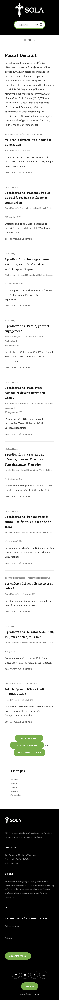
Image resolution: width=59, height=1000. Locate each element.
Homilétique (11, 187)
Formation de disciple (39, 578)
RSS (7, 907)
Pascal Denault (12, 150)
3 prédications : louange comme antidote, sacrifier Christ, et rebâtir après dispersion (27, 264)
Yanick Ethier (46, 208)
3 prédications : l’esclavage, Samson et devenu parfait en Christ (25, 392)
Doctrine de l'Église (15, 578)
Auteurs (14, 791)
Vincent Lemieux (13, 532)
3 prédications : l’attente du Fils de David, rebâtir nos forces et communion (27, 197)
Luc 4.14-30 (41, 485)
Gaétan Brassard (28, 208)
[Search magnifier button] (41, 25)
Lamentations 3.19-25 (24, 552)
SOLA (36, 994)
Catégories (15, 795)
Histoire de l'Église (14, 683)
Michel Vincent (12, 274)
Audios (13, 783)
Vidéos (13, 787)
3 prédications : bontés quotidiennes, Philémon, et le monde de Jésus (28, 521)
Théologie (32, 683)
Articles (14, 779)
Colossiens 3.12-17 (30, 352)
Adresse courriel (12, 925)
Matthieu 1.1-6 (31, 228)
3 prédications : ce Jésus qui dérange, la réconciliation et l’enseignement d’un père (25, 459)
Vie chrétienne (34, 134)
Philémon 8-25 (34, 423)
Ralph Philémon (12, 469)
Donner (30, 986)
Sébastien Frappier (29, 752)
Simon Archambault (29, 403)
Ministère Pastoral (15, 134)
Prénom (8, 938)
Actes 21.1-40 (19, 662)
